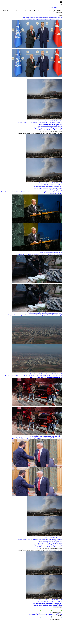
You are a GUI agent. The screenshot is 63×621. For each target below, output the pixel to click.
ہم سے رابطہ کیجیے (53, 614)
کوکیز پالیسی (31, 614)
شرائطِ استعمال (43, 614)
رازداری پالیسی (37, 614)
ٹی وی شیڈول (59, 614)
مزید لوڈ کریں (58, 607)
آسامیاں (47, 614)
